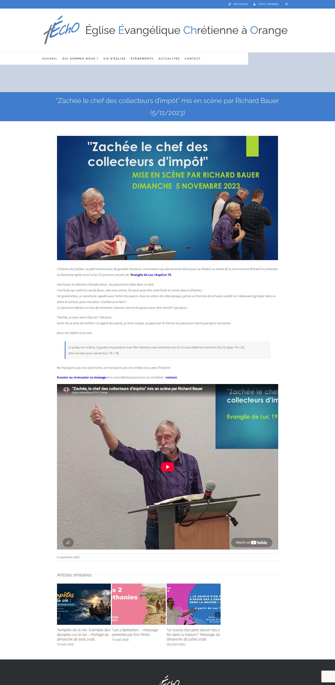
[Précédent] (60, 615)
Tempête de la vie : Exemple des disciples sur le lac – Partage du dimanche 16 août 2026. (83, 634)
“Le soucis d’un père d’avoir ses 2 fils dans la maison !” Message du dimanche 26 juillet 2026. (193, 634)
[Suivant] (218, 615)
